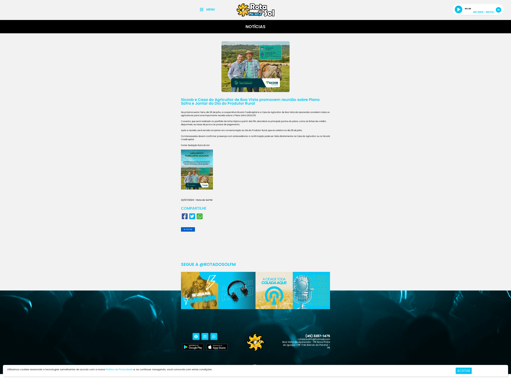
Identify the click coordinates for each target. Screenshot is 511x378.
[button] (188, 229)
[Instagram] (204, 336)
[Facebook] (196, 336)
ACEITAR (463, 371)
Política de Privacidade (119, 369)
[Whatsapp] (213, 336)
